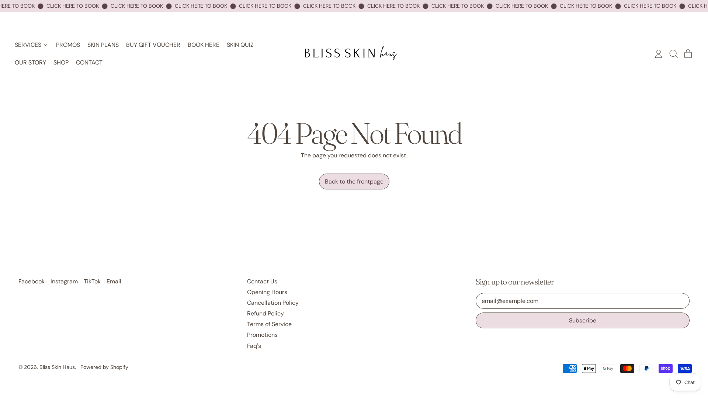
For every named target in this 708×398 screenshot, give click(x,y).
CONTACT (89, 62)
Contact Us (262, 281)
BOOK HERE (203, 45)
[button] (673, 54)
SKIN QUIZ (240, 45)
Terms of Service (269, 324)
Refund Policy (265, 313)
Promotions (262, 335)
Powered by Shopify (104, 367)
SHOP (61, 62)
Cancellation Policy (273, 303)
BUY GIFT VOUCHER (153, 45)
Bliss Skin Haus (57, 367)
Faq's (254, 346)
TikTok (92, 281)
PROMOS (68, 45)
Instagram (64, 281)
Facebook (31, 281)
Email (114, 281)
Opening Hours (267, 292)
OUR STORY (30, 62)
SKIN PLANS (103, 45)
